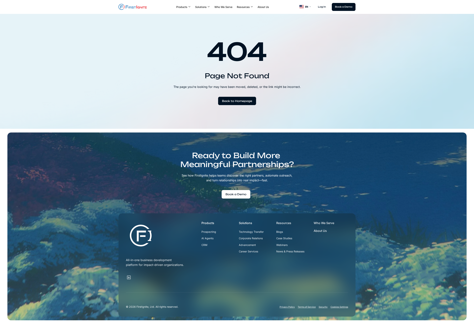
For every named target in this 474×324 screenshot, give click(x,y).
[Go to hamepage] (132, 7)
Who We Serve (223, 7)
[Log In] (322, 7)
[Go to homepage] (141, 235)
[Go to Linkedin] (129, 278)
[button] (183, 7)
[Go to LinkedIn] (134, 275)
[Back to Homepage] (237, 101)
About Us (263, 7)
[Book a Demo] (343, 7)
